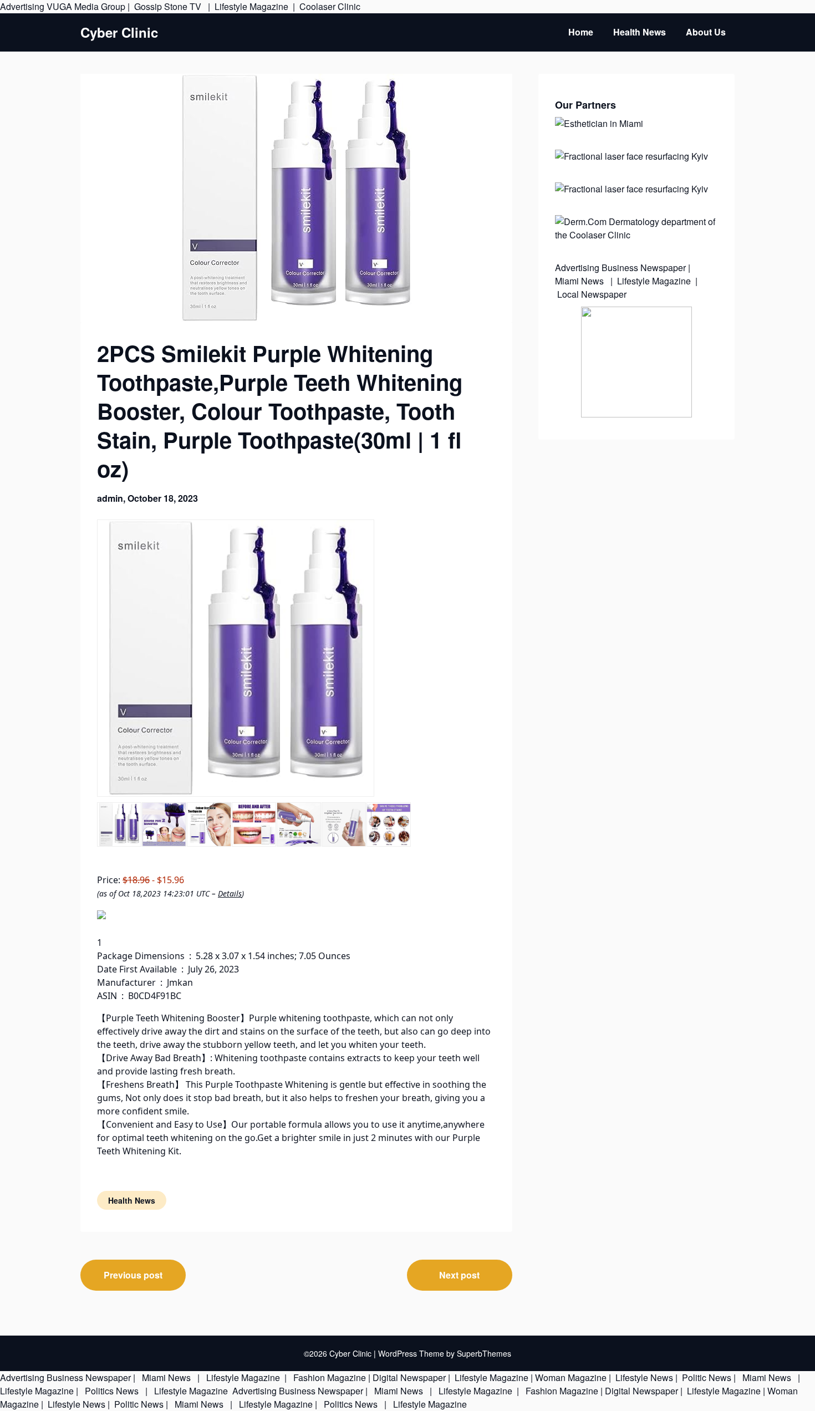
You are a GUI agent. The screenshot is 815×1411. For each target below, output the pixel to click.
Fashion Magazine (329, 1377)
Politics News (112, 1390)
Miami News (580, 280)
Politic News (705, 1377)
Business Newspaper (644, 267)
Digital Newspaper (409, 1377)
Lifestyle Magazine (251, 6)
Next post (459, 1275)
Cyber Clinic (119, 32)
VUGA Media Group (86, 6)
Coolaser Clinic (329, 6)
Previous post (133, 1275)
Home (580, 32)
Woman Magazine (571, 1377)
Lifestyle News (643, 1377)
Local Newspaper (591, 294)
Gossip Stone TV (168, 6)
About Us (706, 32)
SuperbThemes (484, 1353)
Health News (639, 32)
